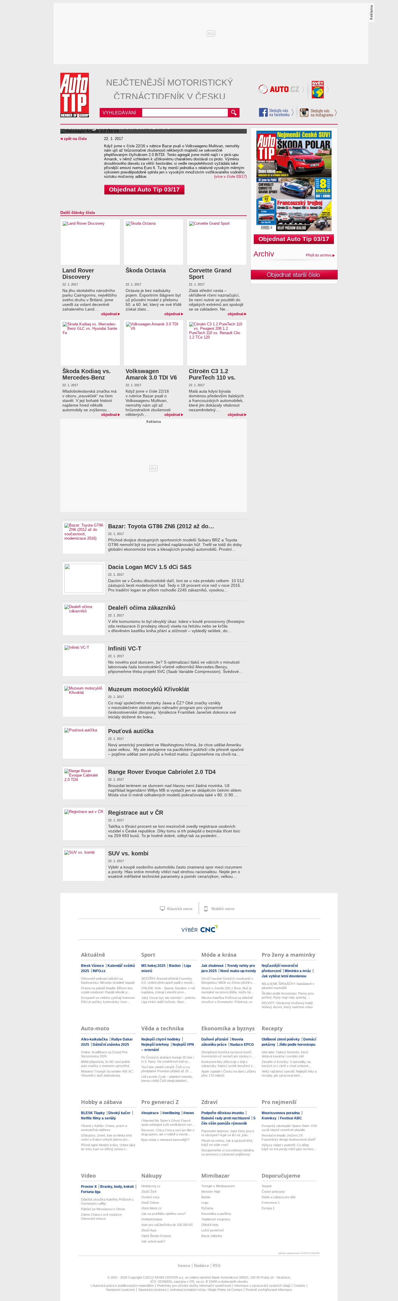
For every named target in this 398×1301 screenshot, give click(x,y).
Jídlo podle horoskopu (297, 1045)
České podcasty (273, 1191)
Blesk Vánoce (93, 966)
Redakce (201, 1265)
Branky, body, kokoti (117, 1187)
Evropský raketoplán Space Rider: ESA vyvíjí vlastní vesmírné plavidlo (289, 1128)
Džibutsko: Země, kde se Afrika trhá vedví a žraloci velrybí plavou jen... (106, 1137)
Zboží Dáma (150, 1202)
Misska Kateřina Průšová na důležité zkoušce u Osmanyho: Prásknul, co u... (227, 1000)
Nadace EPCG (242, 1045)
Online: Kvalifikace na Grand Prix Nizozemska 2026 (104, 1054)
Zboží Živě (148, 1191)
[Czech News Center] (209, 928)
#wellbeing (171, 1113)
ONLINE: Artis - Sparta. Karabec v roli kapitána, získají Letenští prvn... (168, 990)
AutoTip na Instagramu (316, 111)
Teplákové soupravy (215, 1219)
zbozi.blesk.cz (151, 1208)
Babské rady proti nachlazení (226, 1118)
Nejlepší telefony (155, 1045)
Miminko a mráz (298, 971)
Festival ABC (291, 1118)
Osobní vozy (150, 1197)
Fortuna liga (91, 1192)
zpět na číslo (75, 139)
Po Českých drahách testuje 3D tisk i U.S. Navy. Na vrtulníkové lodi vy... (167, 1059)
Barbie (205, 1197)
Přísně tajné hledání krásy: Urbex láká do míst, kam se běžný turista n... (108, 1147)
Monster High (210, 1191)
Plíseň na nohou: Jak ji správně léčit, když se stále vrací (227, 1142)
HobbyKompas (151, 1219)
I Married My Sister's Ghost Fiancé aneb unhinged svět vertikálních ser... (167, 1122)
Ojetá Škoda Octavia (156, 1236)
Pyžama (207, 1208)
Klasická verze (179, 909)
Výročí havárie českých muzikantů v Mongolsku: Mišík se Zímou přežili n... (228, 980)
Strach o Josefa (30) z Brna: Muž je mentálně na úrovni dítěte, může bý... (227, 990)
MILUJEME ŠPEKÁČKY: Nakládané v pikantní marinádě (288, 986)
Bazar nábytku (211, 1236)
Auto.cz (282, 90)
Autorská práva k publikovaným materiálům (123, 1285)
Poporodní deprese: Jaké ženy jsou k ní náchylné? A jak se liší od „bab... (227, 1133)
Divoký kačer (119, 1113)
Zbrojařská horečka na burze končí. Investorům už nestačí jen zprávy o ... (228, 1054)
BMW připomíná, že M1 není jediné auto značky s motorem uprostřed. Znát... (105, 1064)
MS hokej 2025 (153, 966)
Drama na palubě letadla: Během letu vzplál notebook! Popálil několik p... (107, 990)
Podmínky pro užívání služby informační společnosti (194, 1285)
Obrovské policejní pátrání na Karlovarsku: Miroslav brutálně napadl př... (107, 981)
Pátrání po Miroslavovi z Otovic (103, 1209)
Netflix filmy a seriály (98, 1118)
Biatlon (175, 966)
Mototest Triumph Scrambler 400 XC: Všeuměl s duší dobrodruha (107, 1073)
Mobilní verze (222, 909)
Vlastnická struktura (152, 1289)
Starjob (267, 1186)
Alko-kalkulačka (95, 1039)
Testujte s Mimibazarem (218, 1186)
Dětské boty (210, 1224)
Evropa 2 (268, 1208)
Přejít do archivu (319, 255)
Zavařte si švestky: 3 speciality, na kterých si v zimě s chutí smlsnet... (286, 1064)
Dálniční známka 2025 (111, 1045)
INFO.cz (99, 971)
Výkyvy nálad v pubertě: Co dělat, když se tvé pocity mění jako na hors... (289, 1147)
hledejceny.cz (151, 1186)
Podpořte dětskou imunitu (223, 1113)
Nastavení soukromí (120, 1289)
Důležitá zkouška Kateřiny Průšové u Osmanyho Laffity (107, 1201)
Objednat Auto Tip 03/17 (144, 189)
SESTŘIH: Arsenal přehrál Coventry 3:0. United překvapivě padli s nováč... (168, 980)
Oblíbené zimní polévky (281, 1039)
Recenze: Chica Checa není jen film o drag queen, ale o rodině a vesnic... (167, 1132)
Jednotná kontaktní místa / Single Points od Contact (206, 1289)
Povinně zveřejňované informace (269, 1289)
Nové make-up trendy (238, 971)
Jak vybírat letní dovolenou (284, 976)
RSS (217, 1265)
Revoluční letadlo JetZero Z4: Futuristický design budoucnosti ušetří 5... (289, 1138)
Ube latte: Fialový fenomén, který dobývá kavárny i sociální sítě (285, 1054)
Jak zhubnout (212, 966)
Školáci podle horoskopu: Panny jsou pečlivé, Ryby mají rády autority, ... (288, 995)
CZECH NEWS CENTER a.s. (164, 1277)
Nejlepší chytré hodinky (161, 1039)
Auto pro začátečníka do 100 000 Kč (167, 1224)
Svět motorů (318, 90)
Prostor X (89, 1187)
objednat (109, 314)
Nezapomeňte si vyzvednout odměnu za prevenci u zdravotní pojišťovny (227, 1152)
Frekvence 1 (271, 1202)
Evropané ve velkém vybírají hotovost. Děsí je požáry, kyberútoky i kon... (108, 1000)
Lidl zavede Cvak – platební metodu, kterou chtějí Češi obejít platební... (167, 1078)
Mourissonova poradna (281, 1113)
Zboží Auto (148, 1230)
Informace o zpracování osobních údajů (262, 1285)
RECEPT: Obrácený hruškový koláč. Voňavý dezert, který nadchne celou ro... (288, 1005)
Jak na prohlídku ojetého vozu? (163, 1213)
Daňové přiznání (215, 1039)
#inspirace (150, 1113)
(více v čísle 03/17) (230, 176)
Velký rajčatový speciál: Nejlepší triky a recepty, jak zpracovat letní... (289, 1073)
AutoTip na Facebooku (276, 112)
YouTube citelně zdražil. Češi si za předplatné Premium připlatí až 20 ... (166, 1069)
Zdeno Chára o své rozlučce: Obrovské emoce (101, 1216)
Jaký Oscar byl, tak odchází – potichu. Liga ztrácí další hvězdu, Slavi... (168, 1000)
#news (188, 1113)
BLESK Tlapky (93, 1113)
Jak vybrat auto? (153, 1241)
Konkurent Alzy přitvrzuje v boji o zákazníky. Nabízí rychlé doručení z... (228, 1064)
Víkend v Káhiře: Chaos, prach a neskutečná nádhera (104, 1128)
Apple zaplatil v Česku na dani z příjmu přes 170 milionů (228, 1073)
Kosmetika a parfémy (216, 1213)
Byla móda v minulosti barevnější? (165, 1140)
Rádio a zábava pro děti (278, 1197)
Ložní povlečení (212, 1230)
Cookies (299, 1285)
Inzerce (184, 1265)
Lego (204, 1202)
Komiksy (269, 1118)
